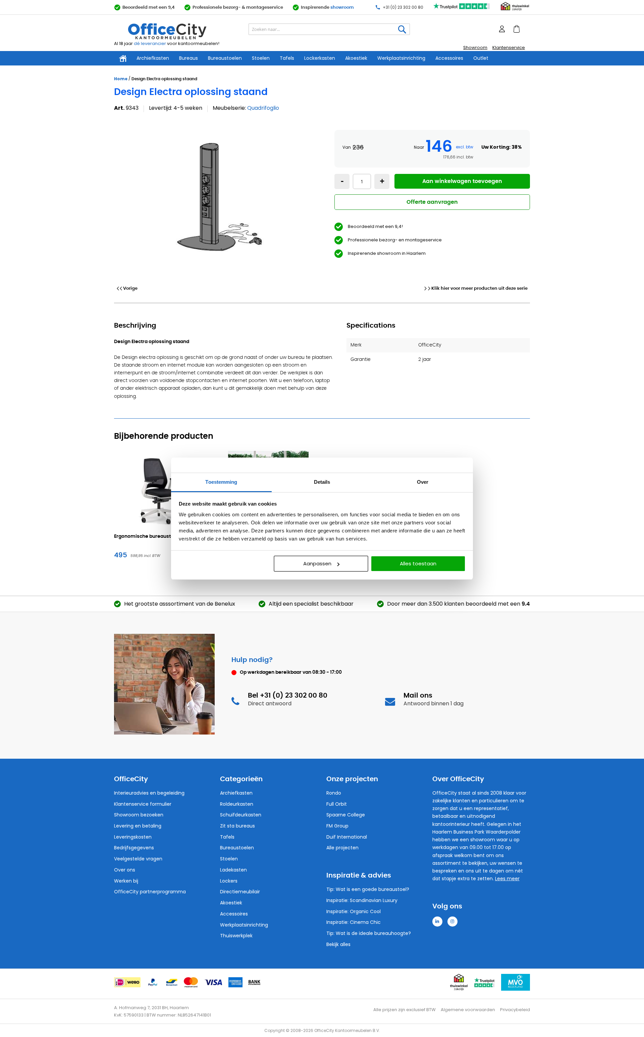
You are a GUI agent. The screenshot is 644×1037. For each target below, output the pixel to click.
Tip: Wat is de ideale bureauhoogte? (368, 933)
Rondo (333, 793)
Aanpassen (317, 563)
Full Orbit (336, 804)
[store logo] (183, 31)
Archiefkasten (153, 58)
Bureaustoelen (225, 58)
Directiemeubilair (240, 891)
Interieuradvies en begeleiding (149, 793)
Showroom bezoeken (138, 814)
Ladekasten (233, 869)
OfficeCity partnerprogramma (150, 891)
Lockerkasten (319, 58)
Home (120, 79)
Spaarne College (345, 814)
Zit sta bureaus (237, 825)
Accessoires (449, 58)
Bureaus (188, 58)
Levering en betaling (137, 825)
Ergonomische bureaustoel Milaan (154, 536)
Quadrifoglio (263, 108)
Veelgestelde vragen (138, 858)
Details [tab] (322, 482)
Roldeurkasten (236, 804)
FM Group (337, 825)
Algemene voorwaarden (468, 1009)
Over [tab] (422, 482)
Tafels (287, 58)
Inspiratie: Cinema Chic (353, 922)
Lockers (228, 881)
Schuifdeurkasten (240, 814)
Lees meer (507, 878)
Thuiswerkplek (236, 935)
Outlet (480, 58)
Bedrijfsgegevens (134, 847)
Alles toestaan (418, 563)
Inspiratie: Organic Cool (353, 911)
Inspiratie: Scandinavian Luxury (361, 900)
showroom (342, 7)
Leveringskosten (133, 837)
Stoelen (261, 58)
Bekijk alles (338, 944)
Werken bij (126, 881)
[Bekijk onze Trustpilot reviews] (461, 9)
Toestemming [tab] (221, 482)
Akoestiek (356, 58)
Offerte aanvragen (432, 202)
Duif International (346, 837)
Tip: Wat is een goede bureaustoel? (367, 889)
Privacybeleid (515, 1009)
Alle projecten (342, 847)
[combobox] (329, 29)
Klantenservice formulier (142, 804)
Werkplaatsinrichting (401, 58)
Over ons (124, 869)
